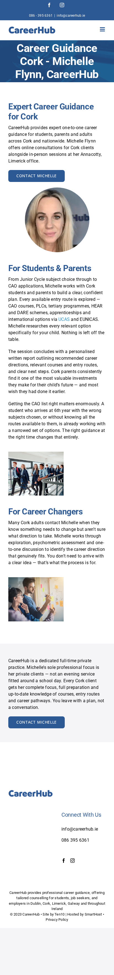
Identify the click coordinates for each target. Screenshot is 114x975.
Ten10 (59, 914)
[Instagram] (72, 860)
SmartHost (93, 914)
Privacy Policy (57, 920)
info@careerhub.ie (71, 16)
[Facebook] (63, 860)
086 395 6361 (75, 840)
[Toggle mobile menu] (103, 29)
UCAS (64, 319)
